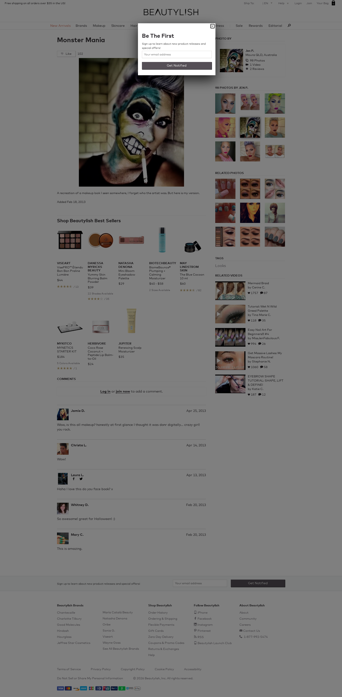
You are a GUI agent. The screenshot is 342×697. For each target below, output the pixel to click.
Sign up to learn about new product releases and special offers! (174, 46)
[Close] (212, 26)
